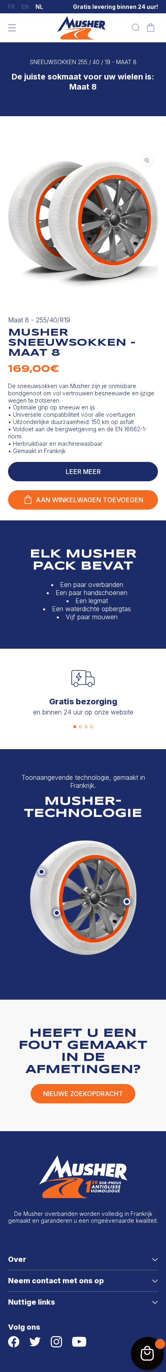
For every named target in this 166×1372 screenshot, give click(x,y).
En (25, 7)
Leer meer (83, 472)
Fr (11, 7)
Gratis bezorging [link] (83, 701)
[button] (12, 28)
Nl (39, 7)
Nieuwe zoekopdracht (83, 1094)
